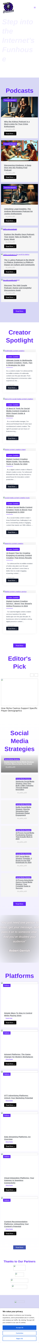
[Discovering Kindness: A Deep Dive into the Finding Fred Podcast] (19, 150)
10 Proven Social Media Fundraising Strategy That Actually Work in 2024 (25, 836)
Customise (19, 1333)
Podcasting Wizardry (10, 100)
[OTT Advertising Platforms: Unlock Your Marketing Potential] (19, 1081)
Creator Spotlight (13, 356)
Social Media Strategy (12, 759)
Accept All (19, 1327)
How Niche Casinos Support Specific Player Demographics (19, 709)
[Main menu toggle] (35, 7)
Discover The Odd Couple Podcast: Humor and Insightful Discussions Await (17, 287)
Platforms (6, 985)
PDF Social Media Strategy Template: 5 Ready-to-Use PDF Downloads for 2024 (24, 859)
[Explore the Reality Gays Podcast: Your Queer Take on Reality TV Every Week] (9, 229)
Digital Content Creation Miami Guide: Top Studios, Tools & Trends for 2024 (18, 461)
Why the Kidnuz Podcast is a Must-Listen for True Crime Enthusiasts (17, 124)
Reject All (19, 1338)
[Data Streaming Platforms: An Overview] (19, 1122)
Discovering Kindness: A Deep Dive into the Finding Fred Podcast (17, 167)
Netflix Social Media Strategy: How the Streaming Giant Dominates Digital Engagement (23, 811)
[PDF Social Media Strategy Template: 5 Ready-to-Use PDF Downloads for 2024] (7, 860)
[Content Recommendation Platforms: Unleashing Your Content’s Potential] (19, 1207)
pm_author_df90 (10, 129)
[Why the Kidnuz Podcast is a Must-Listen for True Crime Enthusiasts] (19, 107)
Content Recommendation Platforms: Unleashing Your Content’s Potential (16, 1224)
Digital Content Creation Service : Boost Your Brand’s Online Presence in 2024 (19, 603)
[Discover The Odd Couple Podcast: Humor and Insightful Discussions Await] (10, 280)
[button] (36, 675)
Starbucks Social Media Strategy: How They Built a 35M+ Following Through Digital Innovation (25, 785)
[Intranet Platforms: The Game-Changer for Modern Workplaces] (19, 1040)
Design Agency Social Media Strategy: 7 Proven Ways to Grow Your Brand (19, 763)
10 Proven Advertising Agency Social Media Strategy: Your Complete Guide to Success (24, 884)
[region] (19, 1325)
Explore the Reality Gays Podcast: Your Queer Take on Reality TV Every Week (19, 236)
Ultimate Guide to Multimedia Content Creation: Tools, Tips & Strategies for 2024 (19, 362)
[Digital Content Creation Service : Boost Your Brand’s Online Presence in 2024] (14, 591)
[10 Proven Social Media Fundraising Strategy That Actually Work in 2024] (7, 836)
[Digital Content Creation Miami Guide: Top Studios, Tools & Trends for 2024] (14, 449)
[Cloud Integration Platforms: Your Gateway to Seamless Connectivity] (19, 1163)
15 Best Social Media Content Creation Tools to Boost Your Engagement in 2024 (19, 509)
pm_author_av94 (10, 767)
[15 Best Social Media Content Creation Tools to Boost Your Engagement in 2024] (16, 498)
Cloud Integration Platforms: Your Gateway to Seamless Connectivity (19, 1180)
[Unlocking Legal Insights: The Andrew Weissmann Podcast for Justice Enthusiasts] (19, 194)
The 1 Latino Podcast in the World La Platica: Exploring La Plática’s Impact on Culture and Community (19, 262)
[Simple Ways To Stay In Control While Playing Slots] (19, 995)
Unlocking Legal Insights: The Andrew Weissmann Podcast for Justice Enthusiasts (18, 211)
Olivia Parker (9, 1059)
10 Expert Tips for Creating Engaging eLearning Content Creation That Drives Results (19, 555)
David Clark (11, 385)
